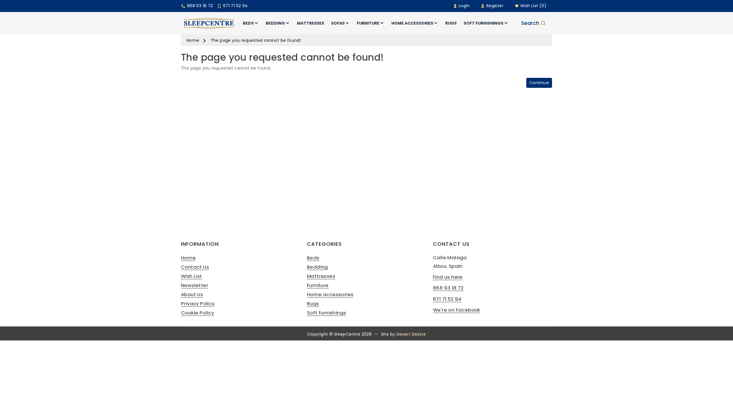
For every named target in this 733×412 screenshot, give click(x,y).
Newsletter (194, 285)
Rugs (313, 303)
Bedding (317, 267)
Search (530, 23)
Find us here (448, 277)
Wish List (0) (532, 6)
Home (193, 40)
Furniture (318, 285)
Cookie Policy (197, 312)
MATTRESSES (310, 23)
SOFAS (338, 23)
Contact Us (195, 267)
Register (494, 6)
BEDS (248, 23)
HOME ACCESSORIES (412, 23)
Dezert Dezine (411, 334)
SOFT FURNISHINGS (483, 23)
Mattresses (321, 276)
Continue (539, 83)
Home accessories (330, 294)
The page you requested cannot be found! (256, 40)
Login (464, 6)
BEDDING (275, 23)
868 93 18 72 (199, 6)
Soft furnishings (326, 312)
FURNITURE (368, 23)
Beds (313, 257)
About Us (192, 294)
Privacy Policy (198, 303)
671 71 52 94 (235, 6)
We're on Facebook (456, 309)
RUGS (451, 23)
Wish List (191, 276)
